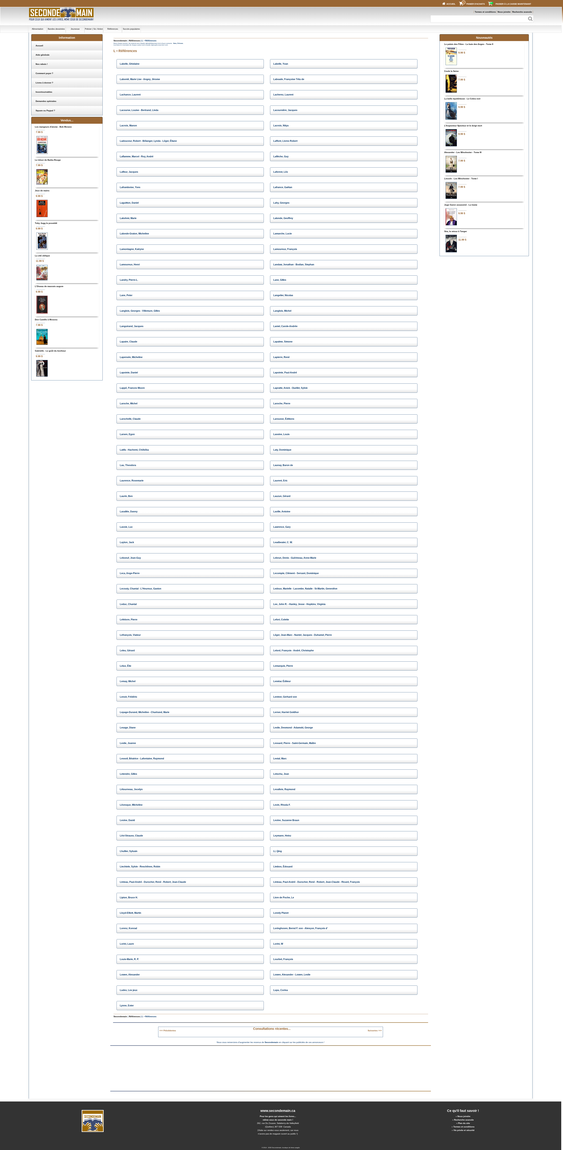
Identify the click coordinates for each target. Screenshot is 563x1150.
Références (112, 29)
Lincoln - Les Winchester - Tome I (461, 178)
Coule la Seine (451, 71)
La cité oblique (42, 255)
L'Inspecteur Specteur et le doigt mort (463, 125)
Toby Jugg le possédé (46, 223)
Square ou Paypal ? (45, 110)
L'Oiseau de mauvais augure (49, 286)
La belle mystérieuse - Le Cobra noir (462, 98)
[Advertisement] (246, 1068)
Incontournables (44, 92)
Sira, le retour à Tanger (455, 231)
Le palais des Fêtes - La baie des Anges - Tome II (468, 44)
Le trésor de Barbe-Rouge (48, 160)
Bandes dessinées (56, 29)
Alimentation (37, 29)
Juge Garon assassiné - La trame (460, 205)
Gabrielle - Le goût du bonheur (50, 351)
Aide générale (42, 55)
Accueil (39, 45)
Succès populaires (131, 29)
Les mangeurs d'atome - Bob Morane (53, 127)
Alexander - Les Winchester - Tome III (462, 152)
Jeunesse (75, 29)
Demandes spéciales (46, 101)
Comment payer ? (44, 73)
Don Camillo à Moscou (46, 319)
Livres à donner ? (44, 83)
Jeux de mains (42, 190)
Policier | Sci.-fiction (94, 29)
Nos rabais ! (42, 64)
